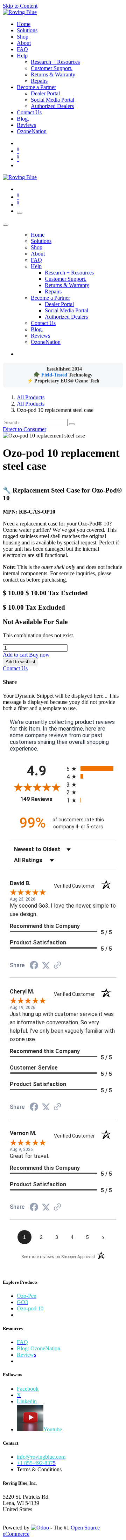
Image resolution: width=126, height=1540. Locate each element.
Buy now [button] (39, 655)
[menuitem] (23, 24)
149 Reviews (41, 799)
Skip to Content (20, 6)
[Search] (72, 424)
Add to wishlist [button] (20, 661)
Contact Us (15, 668)
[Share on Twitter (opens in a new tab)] (46, 965)
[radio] (91, 768)
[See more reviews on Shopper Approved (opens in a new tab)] (57, 965)
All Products (30, 397)
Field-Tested (55, 375)
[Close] (5, 225)
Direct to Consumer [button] (24, 429)
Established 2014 (64, 369)
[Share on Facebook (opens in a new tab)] (34, 966)
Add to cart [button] (16, 655)
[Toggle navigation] (19, 213)
